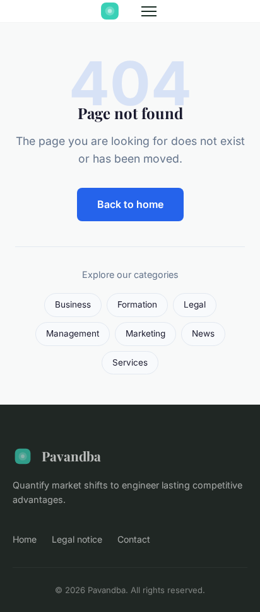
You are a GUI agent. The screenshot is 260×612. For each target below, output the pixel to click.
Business (73, 304)
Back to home (130, 204)
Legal (195, 304)
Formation (137, 304)
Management (72, 333)
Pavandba (71, 456)
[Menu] (149, 11)
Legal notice (77, 539)
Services (130, 362)
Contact (133, 539)
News (203, 333)
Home (25, 539)
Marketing (145, 333)
